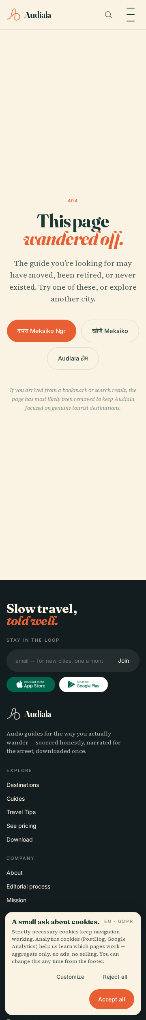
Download (19, 839)
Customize (70, 976)
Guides (15, 798)
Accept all (111, 999)
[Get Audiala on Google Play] (83, 684)
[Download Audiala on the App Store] (30, 684)
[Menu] (131, 14)
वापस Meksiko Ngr (41, 330)
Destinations (22, 784)
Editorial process (28, 886)
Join (123, 660)
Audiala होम (73, 358)
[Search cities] (108, 14)
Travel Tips (21, 811)
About (14, 872)
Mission (16, 900)
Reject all (115, 976)
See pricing (21, 825)
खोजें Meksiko (110, 330)
